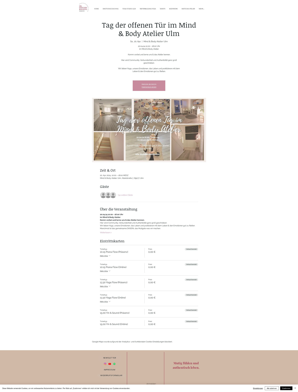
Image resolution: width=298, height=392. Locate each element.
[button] (109, 357)
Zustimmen (286, 388)
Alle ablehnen (272, 388)
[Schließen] (295, 388)
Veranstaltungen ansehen (149, 87)
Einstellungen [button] (258, 388)
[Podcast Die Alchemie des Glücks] (114, 363)
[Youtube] (109, 363)
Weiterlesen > (106, 232)
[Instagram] (105, 363)
